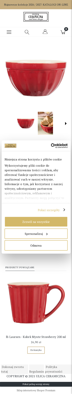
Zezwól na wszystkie (36, 222)
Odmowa (36, 245)
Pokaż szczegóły (49, 210)
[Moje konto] (45, 33)
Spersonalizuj (34, 233)
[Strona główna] (36, 17)
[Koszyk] (63, 32)
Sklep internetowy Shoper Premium (36, 390)
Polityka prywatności (53, 369)
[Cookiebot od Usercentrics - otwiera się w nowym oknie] (51, 145)
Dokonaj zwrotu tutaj (12, 369)
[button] (9, 32)
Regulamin (36, 371)
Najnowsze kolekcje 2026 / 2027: (36, 4)
